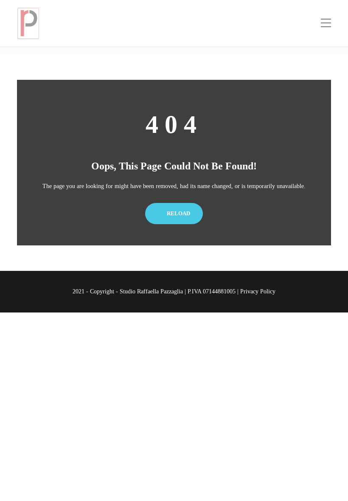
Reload (178, 213)
